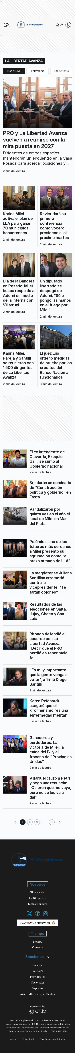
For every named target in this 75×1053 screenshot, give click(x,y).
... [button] (44, 822)
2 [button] (30, 822)
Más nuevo (14, 71)
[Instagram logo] (45, 916)
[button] (15, 822)
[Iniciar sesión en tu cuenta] (68, 25)
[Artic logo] (37, 1009)
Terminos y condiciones (52, 1039)
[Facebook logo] (37, 916)
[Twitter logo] (29, 916)
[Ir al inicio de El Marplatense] (29, 25)
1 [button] (23, 822)
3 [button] (37, 822)
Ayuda (13, 1039)
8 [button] (52, 822)
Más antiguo (61, 71)
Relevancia (37, 71)
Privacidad (28, 1039)
